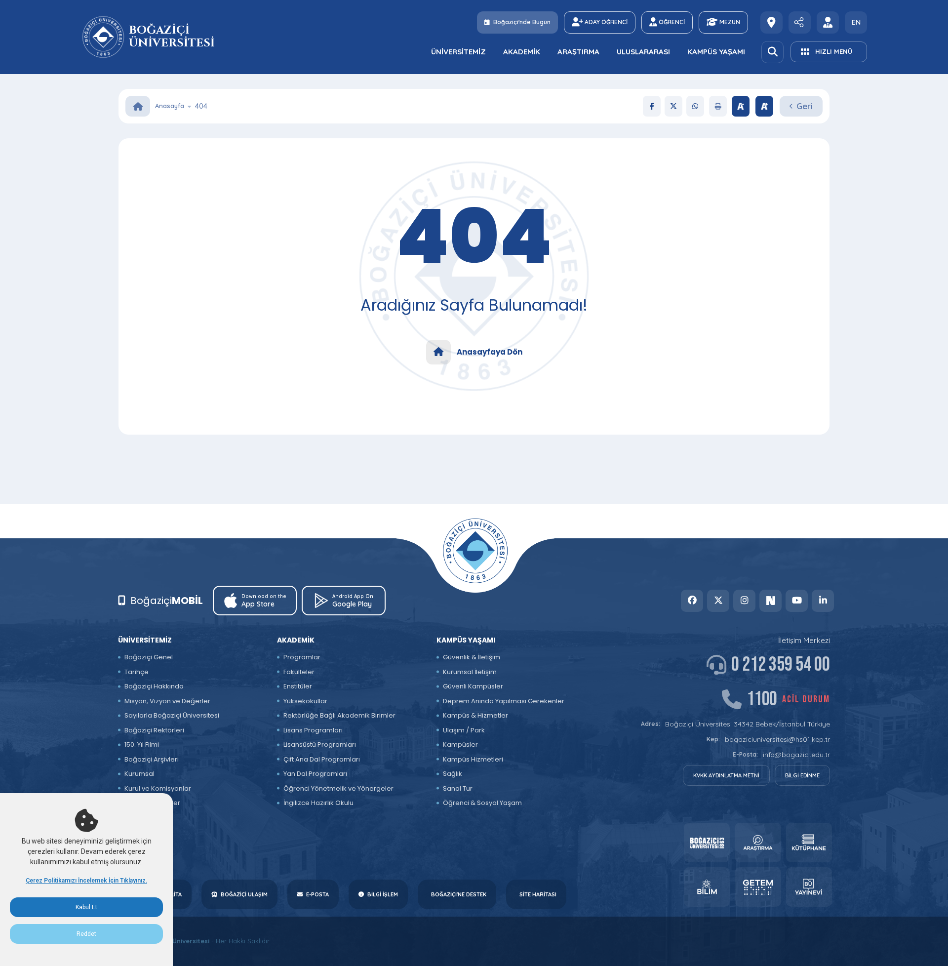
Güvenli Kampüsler (473, 686)
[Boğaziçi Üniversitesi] (104, 37)
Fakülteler (299, 672)
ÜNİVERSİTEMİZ (458, 51)
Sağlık (452, 773)
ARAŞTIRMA (578, 51)
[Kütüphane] (809, 842)
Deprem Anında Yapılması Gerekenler (503, 701)
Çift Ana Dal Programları (321, 759)
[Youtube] (797, 601)
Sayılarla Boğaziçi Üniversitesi (171, 715)
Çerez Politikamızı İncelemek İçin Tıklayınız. (86, 880)
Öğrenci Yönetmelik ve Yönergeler (338, 788)
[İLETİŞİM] (800, 22)
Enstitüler (297, 686)
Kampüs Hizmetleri (473, 759)
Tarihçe (136, 672)
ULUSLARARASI (643, 51)
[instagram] (744, 601)
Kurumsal (139, 773)
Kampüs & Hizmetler (475, 715)
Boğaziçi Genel (148, 657)
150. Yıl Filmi (141, 744)
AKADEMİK (521, 51)
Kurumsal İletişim (470, 672)
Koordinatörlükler (152, 802)
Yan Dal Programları (315, 773)
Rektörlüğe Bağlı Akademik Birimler (339, 715)
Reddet (86, 933)
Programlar (301, 657)
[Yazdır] (718, 106)
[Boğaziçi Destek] (771, 22)
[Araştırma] (758, 842)
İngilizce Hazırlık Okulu (318, 802)
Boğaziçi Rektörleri (154, 730)
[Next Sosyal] (770, 601)
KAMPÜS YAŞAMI (716, 51)
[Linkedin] (823, 601)
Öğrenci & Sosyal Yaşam (482, 802)
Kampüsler (460, 744)
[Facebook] (652, 106)
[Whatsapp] (695, 106)
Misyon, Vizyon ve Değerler (167, 701)
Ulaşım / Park (464, 730)
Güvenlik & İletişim (471, 657)
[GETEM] (758, 887)
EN (856, 22)
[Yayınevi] (809, 887)
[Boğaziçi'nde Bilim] (707, 887)
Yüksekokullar (305, 701)
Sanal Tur (458, 788)
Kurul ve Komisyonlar (157, 788)
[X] (673, 106)
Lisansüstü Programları (319, 744)
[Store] (707, 842)
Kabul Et (86, 907)
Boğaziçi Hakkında (154, 686)
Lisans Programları (313, 730)
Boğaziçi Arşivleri (151, 759)
